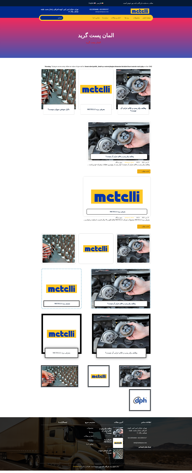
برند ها (126, 18)
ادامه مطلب (146, 73)
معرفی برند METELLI (96, 112)
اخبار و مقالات (115, 18)
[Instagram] (52, 3)
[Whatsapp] (47, 3)
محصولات (136, 18)
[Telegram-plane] (42, 3)
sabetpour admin (128, 165)
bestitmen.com (78, 469)
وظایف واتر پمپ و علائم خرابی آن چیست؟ (121, 356)
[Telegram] (142, 457)
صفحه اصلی (146, 18)
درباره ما (105, 18)
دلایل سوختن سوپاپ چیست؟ (59, 112)
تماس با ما (96, 18)
